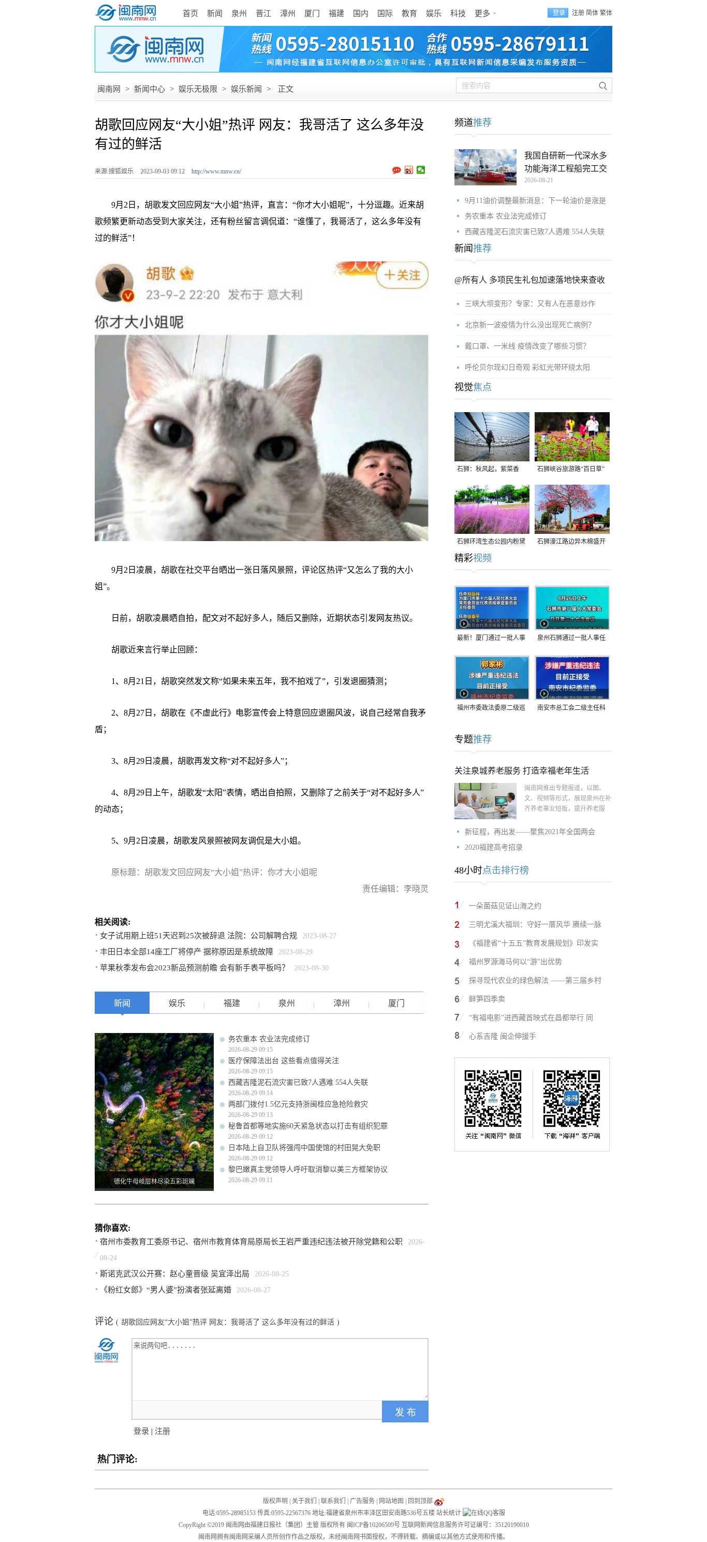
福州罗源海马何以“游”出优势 (515, 962)
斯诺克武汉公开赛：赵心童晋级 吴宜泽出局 (174, 1274)
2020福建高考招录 (494, 847)
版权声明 (275, 1501)
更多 (482, 13)
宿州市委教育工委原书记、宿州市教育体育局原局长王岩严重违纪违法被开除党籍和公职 (251, 1242)
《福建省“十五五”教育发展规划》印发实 (533, 943)
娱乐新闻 (246, 89)
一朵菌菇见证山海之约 (505, 906)
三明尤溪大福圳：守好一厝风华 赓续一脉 (535, 924)
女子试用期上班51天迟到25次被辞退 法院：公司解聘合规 (198, 936)
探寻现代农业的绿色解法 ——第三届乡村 (535, 980)
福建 (336, 13)
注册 (578, 13)
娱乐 (433, 13)
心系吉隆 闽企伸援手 (502, 1036)
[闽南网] (128, 13)
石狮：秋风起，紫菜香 (488, 469)
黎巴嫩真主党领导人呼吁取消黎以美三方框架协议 (308, 1169)
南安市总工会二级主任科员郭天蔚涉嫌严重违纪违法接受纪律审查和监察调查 (571, 708)
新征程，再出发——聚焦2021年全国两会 (530, 832)
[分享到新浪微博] (409, 170)
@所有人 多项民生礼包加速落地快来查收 (529, 279)
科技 (458, 13)
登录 (141, 1431)
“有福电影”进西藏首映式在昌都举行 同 (531, 1018)
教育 (409, 13)
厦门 (312, 13)
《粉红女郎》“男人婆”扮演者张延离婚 (165, 1290)
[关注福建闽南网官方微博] (439, 1501)
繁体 (606, 13)
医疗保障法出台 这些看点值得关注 (283, 1061)
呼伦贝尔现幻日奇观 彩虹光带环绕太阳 (527, 367)
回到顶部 (420, 1501)
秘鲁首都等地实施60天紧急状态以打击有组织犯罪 (308, 1126)
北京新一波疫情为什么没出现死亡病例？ (530, 325)
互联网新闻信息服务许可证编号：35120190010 (465, 1525)
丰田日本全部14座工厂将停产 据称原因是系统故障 (186, 952)
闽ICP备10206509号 (373, 1525)
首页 (190, 13)
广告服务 (362, 1501)
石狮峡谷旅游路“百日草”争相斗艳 (571, 469)
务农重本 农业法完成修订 (269, 1039)
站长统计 (448, 1513)
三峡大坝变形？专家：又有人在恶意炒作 (530, 304)
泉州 (239, 13)
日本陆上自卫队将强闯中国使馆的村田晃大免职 (304, 1148)
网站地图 (391, 1501)
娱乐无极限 (198, 89)
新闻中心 (149, 89)
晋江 (263, 13)
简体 (592, 13)
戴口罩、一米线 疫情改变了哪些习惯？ (527, 346)
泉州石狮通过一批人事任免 (571, 638)
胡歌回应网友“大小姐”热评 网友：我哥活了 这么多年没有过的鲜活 (227, 1322)
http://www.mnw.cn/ (216, 171)
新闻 (215, 13)
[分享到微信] (421, 170)
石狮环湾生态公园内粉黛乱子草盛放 (491, 542)
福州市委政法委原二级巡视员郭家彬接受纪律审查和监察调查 (491, 708)
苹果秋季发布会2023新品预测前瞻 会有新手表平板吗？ (194, 968)
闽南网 (109, 89)
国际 (385, 13)
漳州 (288, 13)
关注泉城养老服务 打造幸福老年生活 (521, 770)
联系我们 (333, 1501)
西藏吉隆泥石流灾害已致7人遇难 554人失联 (298, 1082)
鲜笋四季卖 (487, 999)
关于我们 (304, 1501)
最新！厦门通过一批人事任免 (491, 638)
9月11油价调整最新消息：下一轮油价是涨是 (535, 201)
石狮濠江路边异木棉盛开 (571, 541)
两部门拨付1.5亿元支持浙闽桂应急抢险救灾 (298, 1104)
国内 (361, 13)
